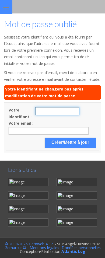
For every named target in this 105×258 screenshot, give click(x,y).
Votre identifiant (19, 113)
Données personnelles (81, 247)
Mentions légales (44, 247)
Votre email (20, 123)
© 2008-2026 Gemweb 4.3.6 (29, 243)
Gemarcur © (15, 247)
